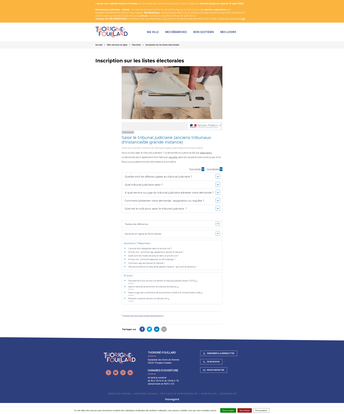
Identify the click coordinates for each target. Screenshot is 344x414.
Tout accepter (228, 410)
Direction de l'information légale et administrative (142, 316)
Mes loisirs (228, 32)
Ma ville (153, 32)
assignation (206, 153)
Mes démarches (176, 32)
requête (173, 157)
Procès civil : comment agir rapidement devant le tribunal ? (156, 252)
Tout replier (195, 169)
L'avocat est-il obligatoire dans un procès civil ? (150, 248)
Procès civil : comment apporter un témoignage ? (151, 259)
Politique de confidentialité (179, 393)
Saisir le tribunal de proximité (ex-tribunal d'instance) (152, 286)
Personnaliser (261, 410)
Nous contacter (215, 370)
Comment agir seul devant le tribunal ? (146, 263)
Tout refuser (244, 410)
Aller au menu (8, 1)
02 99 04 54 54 (213, 362)
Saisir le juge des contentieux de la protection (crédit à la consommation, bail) (164, 292)
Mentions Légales (145, 393)
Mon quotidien (203, 32)
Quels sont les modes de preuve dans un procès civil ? (153, 256)
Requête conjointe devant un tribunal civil (147, 298)
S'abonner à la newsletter (220, 353)
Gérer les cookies (119, 393)
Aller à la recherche (49, 1)
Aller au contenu (27, 1)
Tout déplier (213, 169)
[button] (172, 177)
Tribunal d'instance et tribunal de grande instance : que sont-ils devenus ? (162, 267)
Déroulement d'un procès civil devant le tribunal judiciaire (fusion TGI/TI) (161, 281)
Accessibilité (228, 393)
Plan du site (209, 393)
